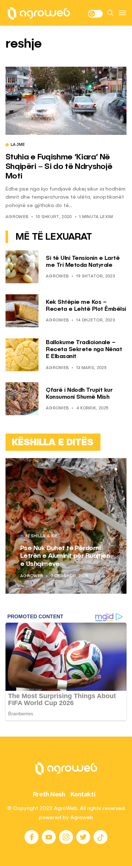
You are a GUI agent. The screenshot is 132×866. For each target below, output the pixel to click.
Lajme (18, 145)
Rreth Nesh (49, 794)
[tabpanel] (66, 526)
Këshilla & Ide (41, 536)
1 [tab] (107, 469)
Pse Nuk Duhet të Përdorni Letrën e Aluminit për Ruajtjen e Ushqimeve (65, 556)
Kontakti (83, 794)
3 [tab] (115, 469)
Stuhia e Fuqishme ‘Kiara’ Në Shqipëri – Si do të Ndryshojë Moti (59, 167)
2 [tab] (111, 469)
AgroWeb (17, 217)
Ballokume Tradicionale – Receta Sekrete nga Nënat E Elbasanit (84, 350)
